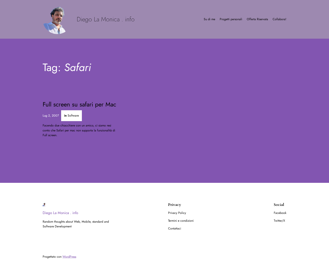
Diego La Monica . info (106, 19)
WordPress (69, 256)
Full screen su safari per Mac (79, 104)
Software (73, 115)
